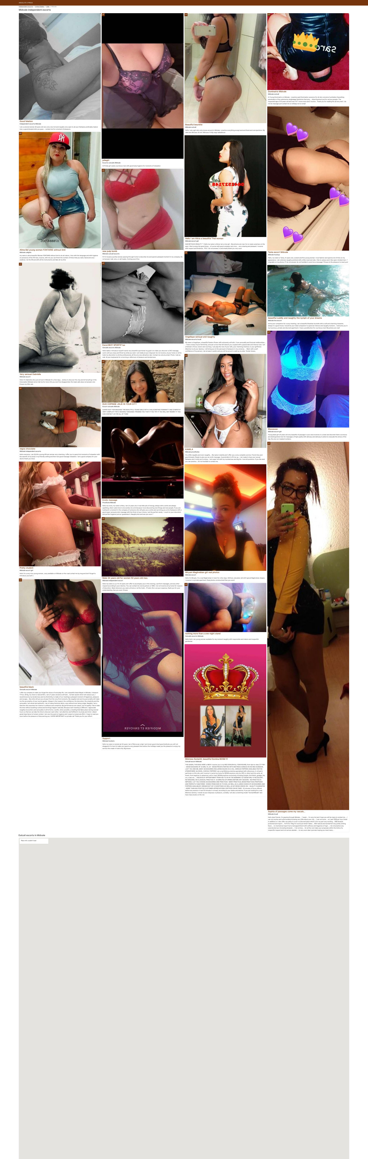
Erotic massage (109, 500)
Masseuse (273, 429)
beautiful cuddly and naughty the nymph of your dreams (295, 318)
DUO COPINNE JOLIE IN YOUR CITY (119, 404)
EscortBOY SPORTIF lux (113, 345)
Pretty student (26, 568)
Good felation (26, 121)
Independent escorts (26, 6)
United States (39, 6)
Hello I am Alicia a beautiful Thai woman (204, 238)
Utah (47, 6)
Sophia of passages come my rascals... (286, 811)
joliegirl (105, 160)
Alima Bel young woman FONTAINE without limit (43, 250)
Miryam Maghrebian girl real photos (202, 572)
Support (106, 738)
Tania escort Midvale (278, 252)
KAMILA (189, 449)
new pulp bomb (109, 251)
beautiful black (27, 687)
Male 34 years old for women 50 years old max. (125, 578)
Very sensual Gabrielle (30, 374)
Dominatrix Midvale (277, 91)
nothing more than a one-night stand (203, 633)
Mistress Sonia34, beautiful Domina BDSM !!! (206, 759)
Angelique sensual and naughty (200, 337)
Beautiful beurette (193, 124)
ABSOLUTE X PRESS (26, 3)
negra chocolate (27, 449)
